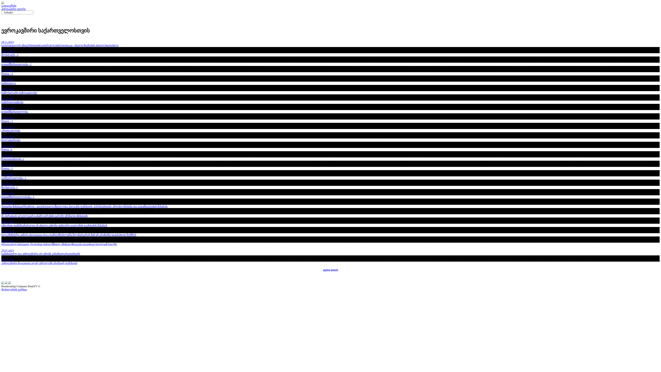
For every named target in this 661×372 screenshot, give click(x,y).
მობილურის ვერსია (14, 289)
